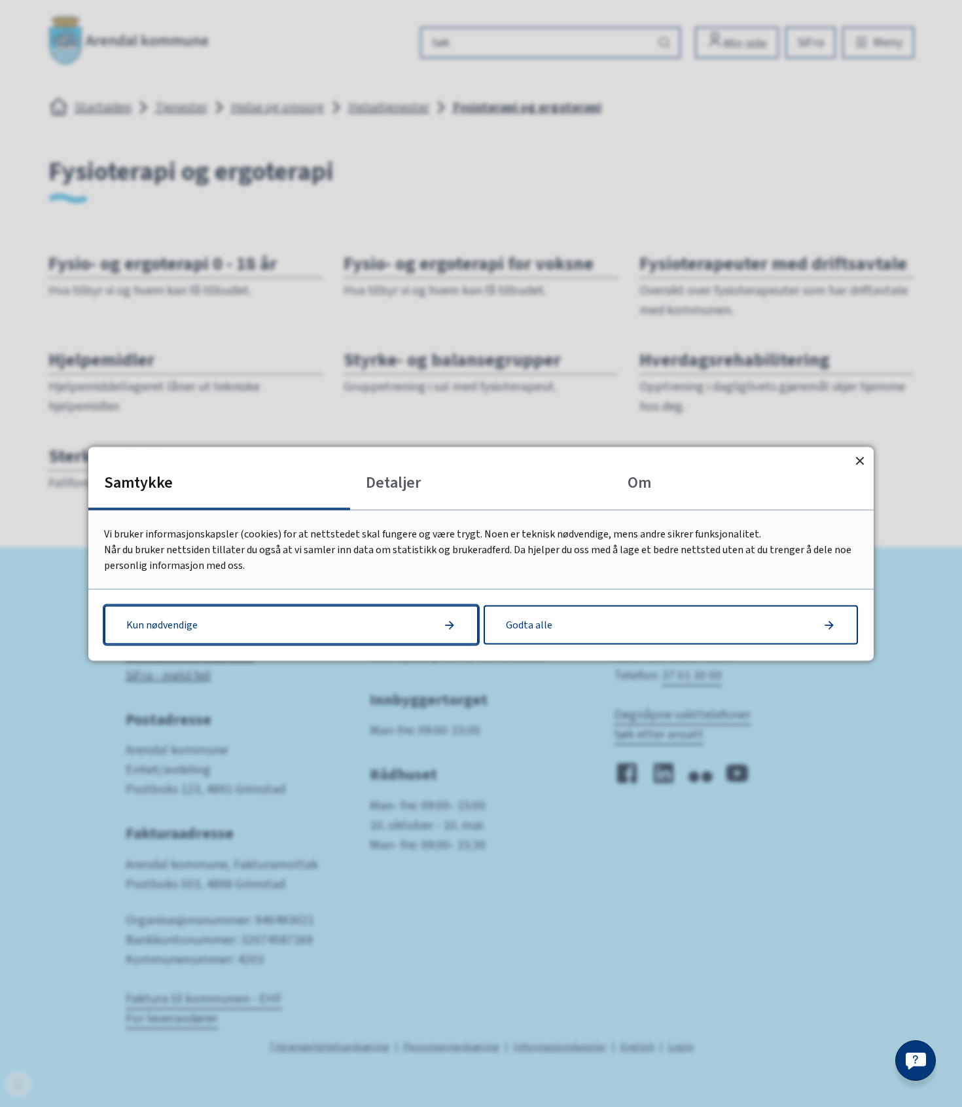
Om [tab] (639, 482)
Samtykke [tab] (138, 482)
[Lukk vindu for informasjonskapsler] (859, 460)
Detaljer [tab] (393, 482)
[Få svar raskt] (915, 1060)
